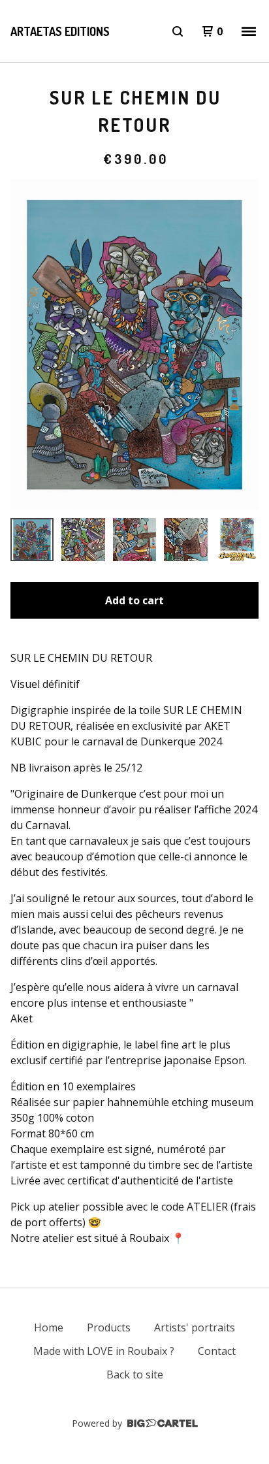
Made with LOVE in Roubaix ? (103, 1351)
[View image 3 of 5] (134, 539)
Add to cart (134, 600)
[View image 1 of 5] (32, 539)
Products (109, 1327)
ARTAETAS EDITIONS (60, 31)
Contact (217, 1351)
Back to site (134, 1374)
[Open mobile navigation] (249, 31)
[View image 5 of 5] (237, 539)
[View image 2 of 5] (82, 539)
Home (48, 1327)
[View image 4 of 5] (185, 539)
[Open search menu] (177, 31)
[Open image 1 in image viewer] (134, 344)
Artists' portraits (194, 1327)
